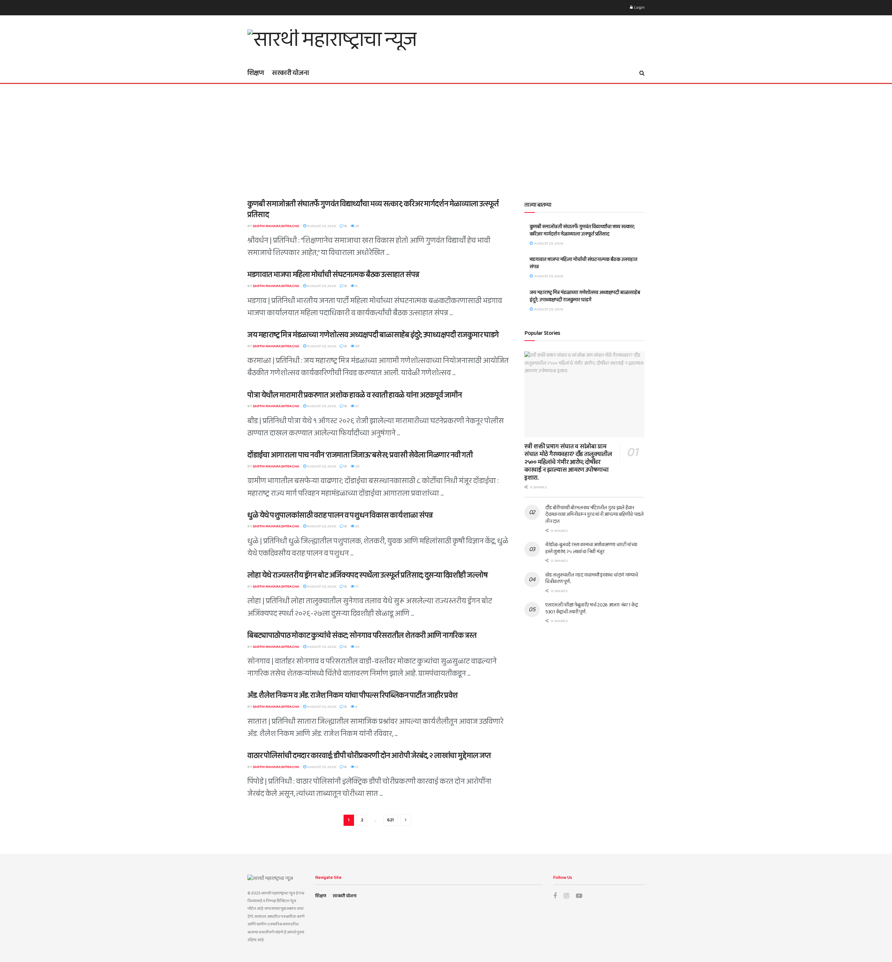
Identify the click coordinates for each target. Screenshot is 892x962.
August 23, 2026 (321, 226)
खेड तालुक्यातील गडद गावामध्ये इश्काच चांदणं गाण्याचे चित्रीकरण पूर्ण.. (591, 578)
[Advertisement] (446, 136)
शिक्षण (255, 72)
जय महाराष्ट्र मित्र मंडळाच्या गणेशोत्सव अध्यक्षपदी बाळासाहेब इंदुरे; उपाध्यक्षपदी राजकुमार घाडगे (373, 335)
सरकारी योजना (290, 72)
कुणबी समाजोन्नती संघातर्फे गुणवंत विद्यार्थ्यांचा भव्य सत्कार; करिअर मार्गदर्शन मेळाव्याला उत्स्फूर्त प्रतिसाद (373, 209)
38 (357, 346)
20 (357, 647)
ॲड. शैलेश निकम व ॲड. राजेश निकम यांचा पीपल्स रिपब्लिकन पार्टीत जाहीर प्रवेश (352, 695)
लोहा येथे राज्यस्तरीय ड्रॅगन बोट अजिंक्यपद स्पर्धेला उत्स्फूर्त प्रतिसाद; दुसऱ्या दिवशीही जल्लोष (367, 575)
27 (356, 406)
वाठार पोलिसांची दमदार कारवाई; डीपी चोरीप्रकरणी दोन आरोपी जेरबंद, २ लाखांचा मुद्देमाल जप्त (369, 756)
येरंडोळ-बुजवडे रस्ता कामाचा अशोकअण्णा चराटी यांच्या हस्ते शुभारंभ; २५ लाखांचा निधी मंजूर (591, 548)
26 (356, 466)
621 (390, 820)
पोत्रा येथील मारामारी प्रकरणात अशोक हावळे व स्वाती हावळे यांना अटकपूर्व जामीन (354, 395)
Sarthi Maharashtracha (276, 226)
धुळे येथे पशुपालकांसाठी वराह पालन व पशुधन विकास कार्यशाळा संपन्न (340, 515)
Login (639, 7)
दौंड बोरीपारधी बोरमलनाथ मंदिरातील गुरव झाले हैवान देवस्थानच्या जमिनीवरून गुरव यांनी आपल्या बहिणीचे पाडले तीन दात (594, 514)
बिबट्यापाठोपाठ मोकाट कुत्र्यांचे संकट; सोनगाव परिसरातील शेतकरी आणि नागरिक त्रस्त (362, 635)
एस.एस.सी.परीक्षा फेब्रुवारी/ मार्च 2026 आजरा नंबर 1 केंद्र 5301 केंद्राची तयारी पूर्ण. (591, 608)
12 (356, 767)
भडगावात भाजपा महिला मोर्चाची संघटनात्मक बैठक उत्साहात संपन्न (333, 275)
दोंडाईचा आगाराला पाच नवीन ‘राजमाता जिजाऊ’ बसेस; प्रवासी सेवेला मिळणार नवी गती (360, 455)
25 (356, 226)
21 (356, 586)
